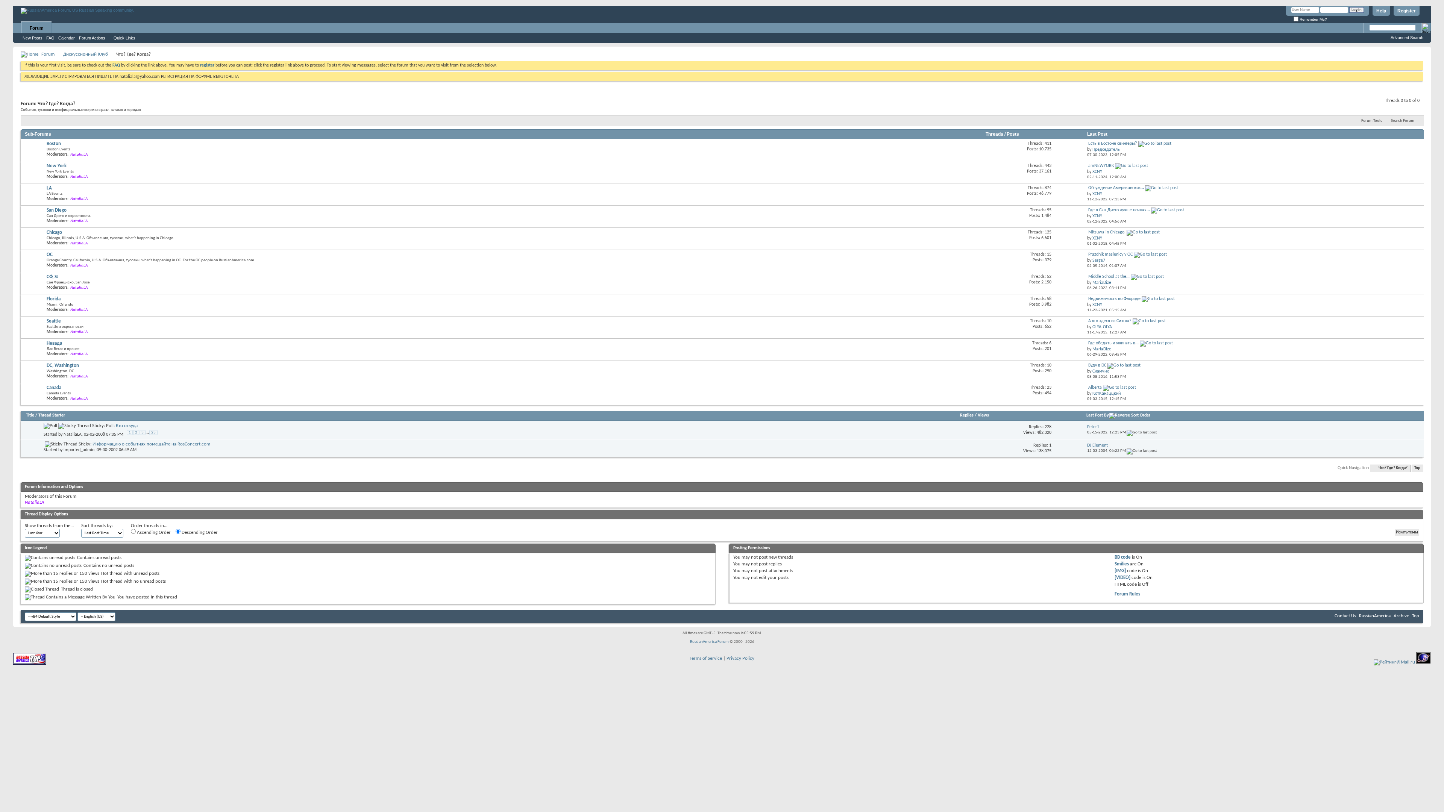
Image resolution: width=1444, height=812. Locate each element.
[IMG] (1120, 570)
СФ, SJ (52, 276)
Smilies (1122, 564)
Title (30, 415)
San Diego (57, 210)
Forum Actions (92, 38)
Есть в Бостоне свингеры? (1112, 143)
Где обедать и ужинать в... (1113, 343)
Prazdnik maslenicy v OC (1110, 254)
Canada (54, 387)
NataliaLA (73, 434)
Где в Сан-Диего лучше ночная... (1119, 210)
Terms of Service (706, 658)
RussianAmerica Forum (709, 642)
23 (153, 432)
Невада (54, 343)
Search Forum (1402, 121)
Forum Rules (1127, 594)
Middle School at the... (1109, 276)
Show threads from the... (49, 525)
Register (1406, 11)
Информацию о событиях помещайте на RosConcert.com (151, 444)
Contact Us (1345, 616)
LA (49, 188)
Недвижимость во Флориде (1114, 299)
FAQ (50, 38)
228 (1048, 427)
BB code (1123, 557)
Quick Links (124, 38)
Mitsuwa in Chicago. (1106, 232)
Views (983, 415)
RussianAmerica (1375, 616)
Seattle (54, 321)
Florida (54, 299)
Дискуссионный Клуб (85, 54)
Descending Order (199, 532)
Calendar (66, 38)
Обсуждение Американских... (1116, 188)
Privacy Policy (740, 658)
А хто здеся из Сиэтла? (1110, 321)
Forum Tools (1371, 121)
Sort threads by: (97, 525)
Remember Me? (1312, 19)
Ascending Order (153, 532)
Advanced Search (1407, 37)
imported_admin (79, 450)
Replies (967, 415)
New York (57, 166)
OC (50, 254)
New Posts (32, 38)
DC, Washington (63, 365)
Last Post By (1097, 415)
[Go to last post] (1142, 432)
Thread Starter (51, 415)
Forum (37, 28)
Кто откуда (127, 425)
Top (1417, 468)
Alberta (1095, 387)
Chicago (54, 232)
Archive (1401, 616)
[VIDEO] (1122, 577)
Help (1381, 11)
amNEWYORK (1101, 166)
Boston (54, 143)
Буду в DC (1097, 365)
